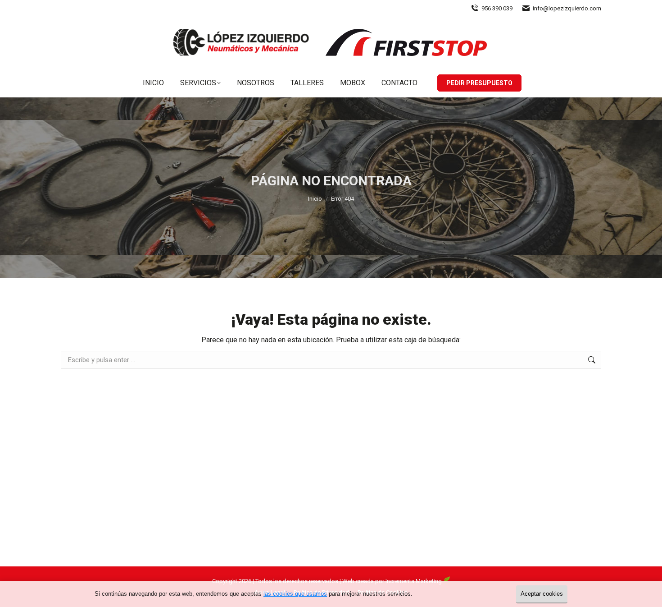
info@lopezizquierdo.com (567, 8)
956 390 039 (496, 8)
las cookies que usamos (295, 593)
